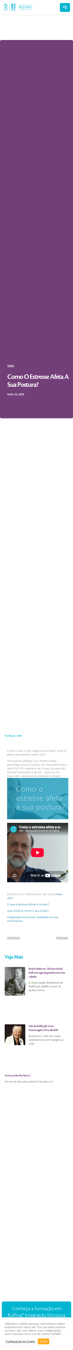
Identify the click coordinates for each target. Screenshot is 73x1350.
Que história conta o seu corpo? (28, 910)
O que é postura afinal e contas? (28, 904)
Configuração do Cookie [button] (20, 1341)
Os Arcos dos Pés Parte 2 (18, 1075)
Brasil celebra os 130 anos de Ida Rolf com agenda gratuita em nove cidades (47, 972)
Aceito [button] (43, 1341)
